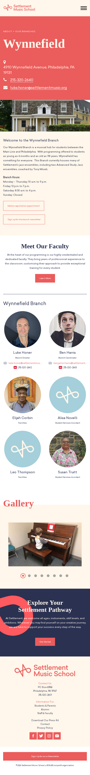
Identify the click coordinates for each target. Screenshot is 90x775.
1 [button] (23, 576)
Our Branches (25, 31)
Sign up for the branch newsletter (24, 219)
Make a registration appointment (24, 205)
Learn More (45, 278)
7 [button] (61, 576)
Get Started (45, 641)
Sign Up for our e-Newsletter (45, 756)
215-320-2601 (45, 695)
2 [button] (29, 576)
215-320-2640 (21, 80)
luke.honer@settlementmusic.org (38, 88)
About (7, 31)
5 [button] (48, 576)
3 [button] (35, 576)
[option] (45, 546)
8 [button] (67, 576)
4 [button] (42, 576)
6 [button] (54, 576)
